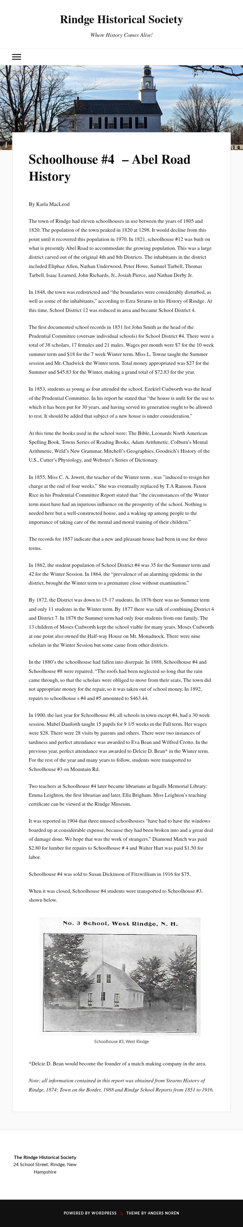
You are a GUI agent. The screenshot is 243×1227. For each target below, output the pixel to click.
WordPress (104, 1213)
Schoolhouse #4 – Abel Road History (110, 167)
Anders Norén (163, 1213)
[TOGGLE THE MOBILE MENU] (16, 57)
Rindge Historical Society (121, 18)
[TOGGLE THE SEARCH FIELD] (226, 57)
